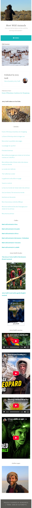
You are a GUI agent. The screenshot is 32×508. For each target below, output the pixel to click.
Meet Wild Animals (16, 25)
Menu (17, 38)
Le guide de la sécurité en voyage (11, 178)
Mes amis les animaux (8, 213)
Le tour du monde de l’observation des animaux (16, 188)
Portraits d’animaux (7, 150)
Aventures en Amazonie (8, 197)
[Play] (4, 347)
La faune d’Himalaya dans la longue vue (13, 136)
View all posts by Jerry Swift (12, 81)
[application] (16, 341)
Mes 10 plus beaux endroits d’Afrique (12, 202)
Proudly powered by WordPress (16, 502)
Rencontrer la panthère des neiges (12, 141)
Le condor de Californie (8, 169)
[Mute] (25, 347)
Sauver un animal (7, 183)
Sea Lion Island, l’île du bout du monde (13, 192)
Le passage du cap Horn (9, 146)
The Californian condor (8, 174)
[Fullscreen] (28, 347)
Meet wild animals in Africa (10, 233)
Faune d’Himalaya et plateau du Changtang (15, 92)
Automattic (22, 505)
